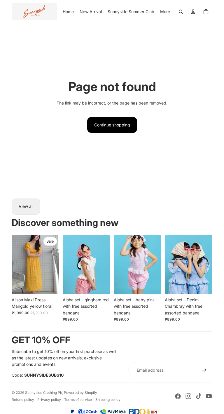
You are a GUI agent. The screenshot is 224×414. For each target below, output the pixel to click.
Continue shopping (112, 124)
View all (26, 206)
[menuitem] (165, 11)
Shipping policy (107, 399)
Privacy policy (49, 399)
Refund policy (23, 399)
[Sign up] (204, 370)
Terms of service (78, 399)
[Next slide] (54, 264)
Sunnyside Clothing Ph (43, 392)
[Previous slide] (16, 264)
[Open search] (180, 11)
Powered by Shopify (80, 392)
